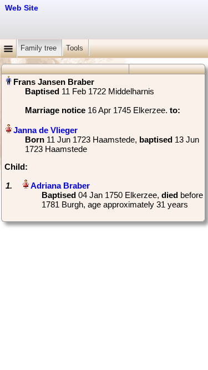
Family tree (40, 48)
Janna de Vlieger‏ (45, 130)
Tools (75, 48)
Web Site (21, 7)
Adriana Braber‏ (60, 185)
